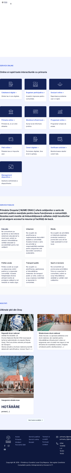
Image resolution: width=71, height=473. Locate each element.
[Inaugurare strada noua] (17, 357)
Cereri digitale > (32, 147)
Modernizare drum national (49, 333)
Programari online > (58, 120)
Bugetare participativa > (35, 93)
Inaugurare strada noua (10, 400)
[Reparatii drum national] (17, 315)
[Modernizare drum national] (54, 315)
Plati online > (6, 147)
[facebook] (5, 446)
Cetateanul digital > (9, 93)
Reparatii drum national (10, 333)
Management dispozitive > (6, 176)
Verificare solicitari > (59, 147)
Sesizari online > (57, 93)
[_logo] (4, 1)
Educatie (4, 229)
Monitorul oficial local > (35, 120)
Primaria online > (8, 120)
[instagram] (9, 446)
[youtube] (5, 449)
